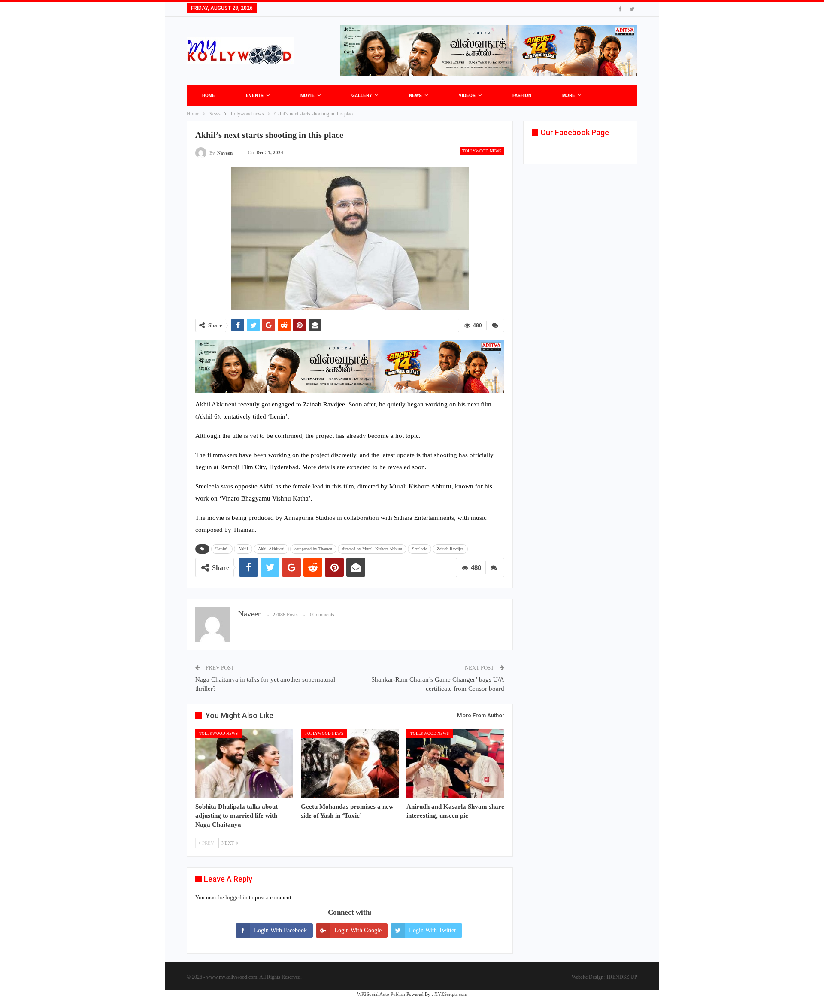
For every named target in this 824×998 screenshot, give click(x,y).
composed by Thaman (313, 548)
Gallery (361, 95)
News (415, 95)
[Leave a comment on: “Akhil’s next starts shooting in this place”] (495, 325)
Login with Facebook (280, 930)
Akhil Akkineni (271, 548)
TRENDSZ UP (621, 977)
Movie (307, 95)
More (568, 95)
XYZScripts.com (450, 994)
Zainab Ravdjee (450, 548)
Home (208, 95)
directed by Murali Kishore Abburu (372, 548)
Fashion (521, 95)
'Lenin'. (221, 548)
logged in (236, 897)
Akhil (243, 548)
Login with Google (358, 930)
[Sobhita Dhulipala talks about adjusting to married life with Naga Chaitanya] (244, 763)
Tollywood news (482, 151)
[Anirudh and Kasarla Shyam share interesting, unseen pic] (455, 763)
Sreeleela (419, 548)
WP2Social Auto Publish (381, 994)
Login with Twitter (432, 930)
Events (255, 95)
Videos (467, 95)
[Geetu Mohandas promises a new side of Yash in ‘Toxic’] (350, 763)
